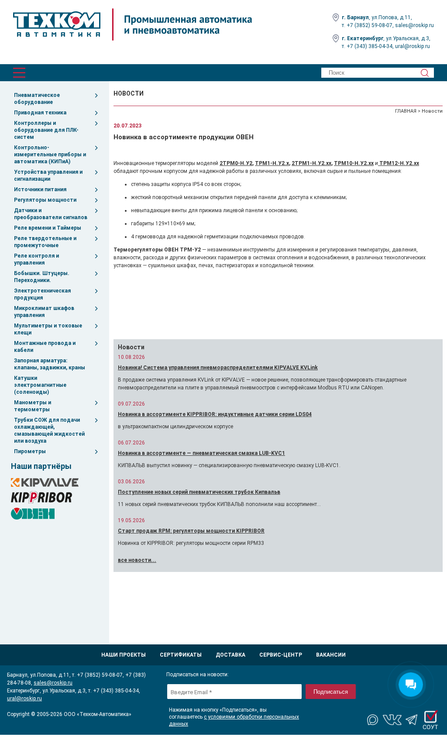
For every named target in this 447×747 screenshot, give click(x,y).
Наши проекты (123, 655)
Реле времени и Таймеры (47, 228)
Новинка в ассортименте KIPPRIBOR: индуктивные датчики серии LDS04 (215, 414)
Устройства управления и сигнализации (48, 175)
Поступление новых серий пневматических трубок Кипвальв (199, 492)
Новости (432, 111)
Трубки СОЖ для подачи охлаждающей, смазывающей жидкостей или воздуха (49, 430)
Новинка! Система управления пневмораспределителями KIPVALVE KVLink (218, 368)
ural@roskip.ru (412, 46)
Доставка (230, 655)
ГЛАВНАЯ (405, 111)
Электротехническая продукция (42, 294)
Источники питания (40, 189)
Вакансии (331, 655)
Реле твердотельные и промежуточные (45, 241)
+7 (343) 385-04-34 (369, 46)
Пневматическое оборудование (37, 98)
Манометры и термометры (32, 406)
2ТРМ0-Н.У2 (236, 163)
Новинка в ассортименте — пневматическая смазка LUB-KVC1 (201, 453)
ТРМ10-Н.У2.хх (354, 163)
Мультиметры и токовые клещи (48, 329)
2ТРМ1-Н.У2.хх (311, 163)
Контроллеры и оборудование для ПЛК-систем (46, 130)
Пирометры (30, 451)
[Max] (373, 720)
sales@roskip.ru (414, 25)
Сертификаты (181, 655)
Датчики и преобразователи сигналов (50, 213)
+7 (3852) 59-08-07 (369, 25)
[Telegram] (411, 720)
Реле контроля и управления (36, 259)
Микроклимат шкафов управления (44, 311)
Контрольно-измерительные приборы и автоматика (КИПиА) (50, 155)
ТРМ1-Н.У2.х (272, 163)
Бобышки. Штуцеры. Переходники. (41, 276)
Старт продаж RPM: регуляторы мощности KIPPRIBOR (191, 531)
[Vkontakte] (392, 720)
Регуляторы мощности (45, 200)
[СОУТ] (430, 720)
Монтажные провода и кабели (45, 346)
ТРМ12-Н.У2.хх (398, 163)
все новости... (137, 560)
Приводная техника (40, 113)
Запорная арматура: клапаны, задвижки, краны (49, 364)
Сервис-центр (280, 655)
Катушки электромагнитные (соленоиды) (40, 385)
